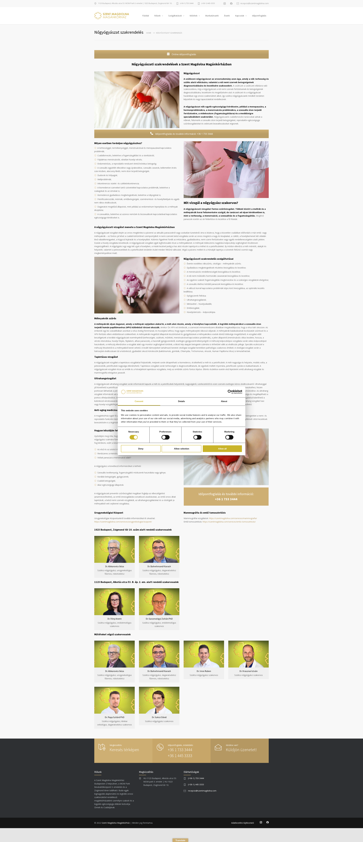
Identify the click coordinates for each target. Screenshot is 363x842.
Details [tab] (181, 401)
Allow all (222, 448)
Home (148, 33)
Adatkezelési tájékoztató (242, 822)
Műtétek (193, 15)
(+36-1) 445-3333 (208, 3)
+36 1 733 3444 (226, 499)
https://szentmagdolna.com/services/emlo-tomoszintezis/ (229, 521)
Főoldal (145, 15)
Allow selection (181, 448)
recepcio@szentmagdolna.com (254, 3)
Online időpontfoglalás (183, 54)
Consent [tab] (139, 401)
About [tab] (224, 401)
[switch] (166, 437)
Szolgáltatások (175, 15)
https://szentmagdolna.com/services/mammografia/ (233, 518)
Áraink (227, 15)
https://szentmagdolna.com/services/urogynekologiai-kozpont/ (123, 521)
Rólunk (157, 15)
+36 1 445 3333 (180, 755)
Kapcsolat (239, 15)
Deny (140, 448)
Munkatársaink (212, 15)
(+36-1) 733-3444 (186, 3)
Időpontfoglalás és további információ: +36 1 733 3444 (184, 133)
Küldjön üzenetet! (241, 749)
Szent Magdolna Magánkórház (116, 822)
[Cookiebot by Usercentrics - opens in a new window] (229, 392)
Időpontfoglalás (259, 15)
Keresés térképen (124, 749)
